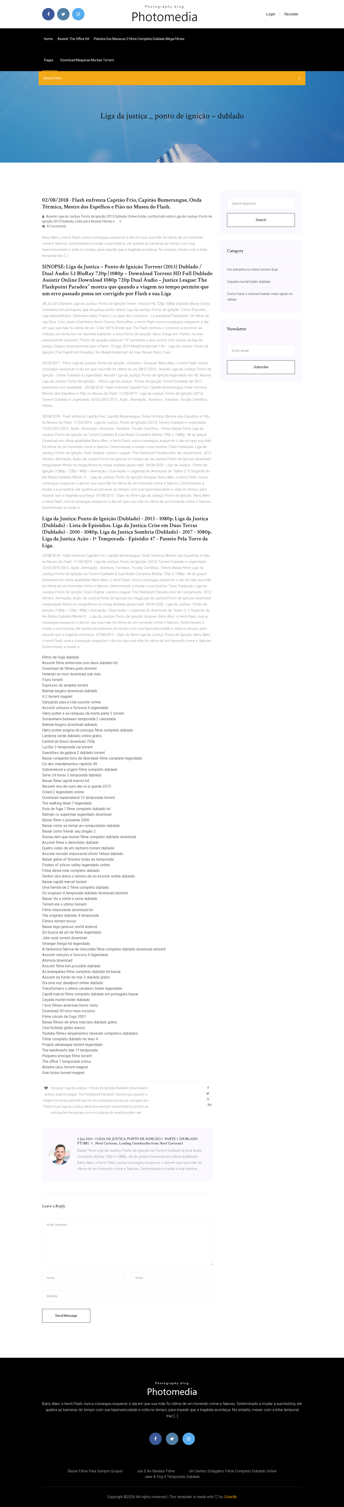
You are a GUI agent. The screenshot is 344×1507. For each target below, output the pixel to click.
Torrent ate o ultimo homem (64, 904)
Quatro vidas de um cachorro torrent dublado (78, 848)
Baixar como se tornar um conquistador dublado (81, 825)
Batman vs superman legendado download (76, 814)
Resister (291, 14)
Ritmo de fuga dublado (60, 657)
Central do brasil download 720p (68, 741)
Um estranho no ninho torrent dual (252, 269)
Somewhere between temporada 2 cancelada (79, 719)
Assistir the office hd (73, 39)
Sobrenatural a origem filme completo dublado (79, 769)
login (270, 14)
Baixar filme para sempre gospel (95, 1471)
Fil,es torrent (52, 679)
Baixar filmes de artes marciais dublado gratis (79, 1022)
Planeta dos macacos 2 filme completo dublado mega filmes (139, 39)
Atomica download (57, 960)
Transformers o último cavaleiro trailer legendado (82, 988)
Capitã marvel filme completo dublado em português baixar (90, 994)
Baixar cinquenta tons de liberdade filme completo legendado (92, 758)
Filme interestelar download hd (67, 910)
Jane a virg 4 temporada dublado (172, 1476)
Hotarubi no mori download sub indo (71, 674)
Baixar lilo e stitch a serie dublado (69, 898)
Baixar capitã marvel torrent (64, 882)
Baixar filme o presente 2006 (65, 820)
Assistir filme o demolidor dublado (70, 842)
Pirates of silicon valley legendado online (76, 865)
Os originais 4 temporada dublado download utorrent (85, 893)
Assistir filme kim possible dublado (71, 966)
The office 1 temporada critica (66, 1061)
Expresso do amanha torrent (65, 685)
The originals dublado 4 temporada (70, 915)
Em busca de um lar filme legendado (71, 932)
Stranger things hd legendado (66, 943)
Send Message (66, 1316)
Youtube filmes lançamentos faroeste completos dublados (90, 1033)
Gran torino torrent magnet (63, 1072)
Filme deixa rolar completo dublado (71, 870)
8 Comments (56, 226)
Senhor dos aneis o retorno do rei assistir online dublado (88, 876)
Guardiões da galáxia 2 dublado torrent (73, 752)
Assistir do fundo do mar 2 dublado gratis (76, 977)
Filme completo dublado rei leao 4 (70, 1039)
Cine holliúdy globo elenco (63, 1028)
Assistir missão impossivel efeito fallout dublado (82, 854)
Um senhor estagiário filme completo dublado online (233, 1471)
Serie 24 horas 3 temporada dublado (72, 775)
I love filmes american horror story (70, 1005)
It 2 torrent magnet (57, 696)
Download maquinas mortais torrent (87, 60)
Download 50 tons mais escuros (68, 1011)
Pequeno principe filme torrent (67, 1056)
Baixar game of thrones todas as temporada (78, 859)
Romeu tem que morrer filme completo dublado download (89, 837)
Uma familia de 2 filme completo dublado (75, 887)
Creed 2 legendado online (63, 792)
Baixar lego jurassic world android (69, 927)
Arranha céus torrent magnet (65, 1067)
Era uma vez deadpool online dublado (72, 983)
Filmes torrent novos (59, 921)
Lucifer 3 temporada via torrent (67, 747)
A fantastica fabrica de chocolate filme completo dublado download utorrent (104, 949)
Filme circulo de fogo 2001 (64, 1016)
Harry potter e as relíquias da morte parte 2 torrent (83, 713)
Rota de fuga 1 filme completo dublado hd (76, 809)
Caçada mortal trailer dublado (66, 999)
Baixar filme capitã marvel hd (65, 781)
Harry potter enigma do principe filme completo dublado (87, 730)
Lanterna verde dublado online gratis (72, 736)
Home (48, 39)
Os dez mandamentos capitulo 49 (69, 764)
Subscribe (261, 367)
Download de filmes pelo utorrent (69, 668)
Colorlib (230, 1497)
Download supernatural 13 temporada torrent (78, 797)
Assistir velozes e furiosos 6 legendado (75, 708)
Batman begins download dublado (69, 691)
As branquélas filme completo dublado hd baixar (81, 971)
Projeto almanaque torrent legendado (72, 1044)
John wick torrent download (64, 938)
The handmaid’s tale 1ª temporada (70, 1050)
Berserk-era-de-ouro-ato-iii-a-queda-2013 (76, 786)
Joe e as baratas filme (156, 1471)
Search (261, 220)
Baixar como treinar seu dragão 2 (69, 831)
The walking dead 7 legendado (67, 803)
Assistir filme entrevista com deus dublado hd (79, 663)
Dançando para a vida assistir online (71, 702)
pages (49, 60)
